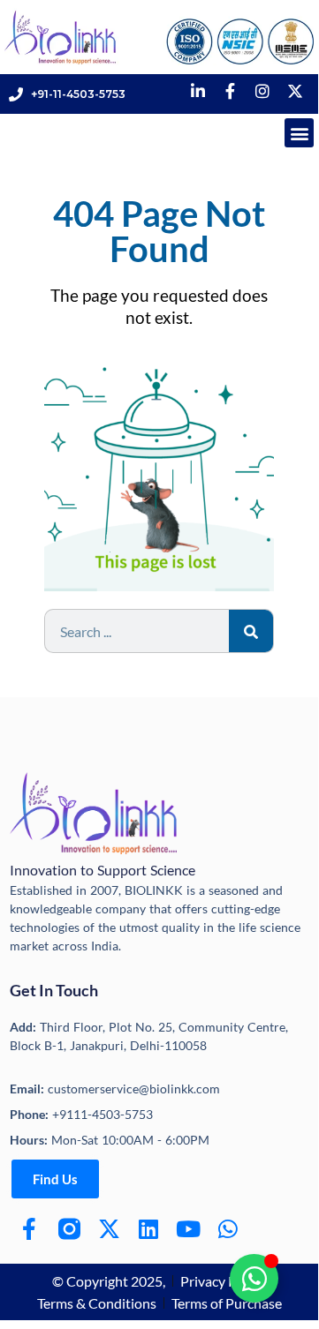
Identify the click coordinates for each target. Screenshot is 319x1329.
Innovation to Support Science (102, 869)
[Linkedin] (149, 1229)
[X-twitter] (109, 1229)
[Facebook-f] (30, 1229)
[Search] (251, 631)
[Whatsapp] (228, 1229)
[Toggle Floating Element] (254, 1278)
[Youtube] (189, 1229)
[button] (299, 132)
